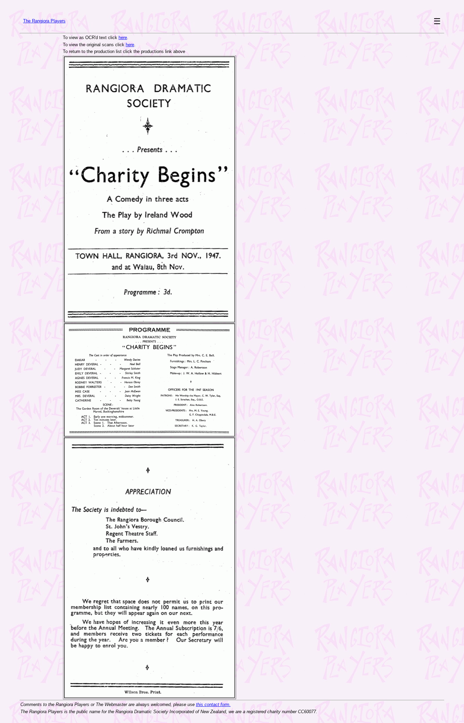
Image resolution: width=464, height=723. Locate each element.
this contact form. (213, 704)
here (123, 37)
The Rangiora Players (44, 20)
